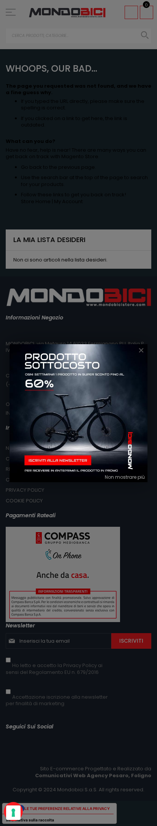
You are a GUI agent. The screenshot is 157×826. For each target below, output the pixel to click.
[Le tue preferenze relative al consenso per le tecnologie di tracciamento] (13, 812)
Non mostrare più (125, 477)
